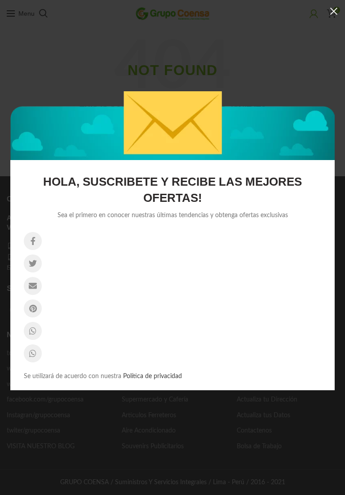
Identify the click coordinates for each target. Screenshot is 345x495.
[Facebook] (33, 241)
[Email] (33, 286)
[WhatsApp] (33, 331)
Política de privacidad (152, 376)
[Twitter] (33, 263)
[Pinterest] (33, 308)
